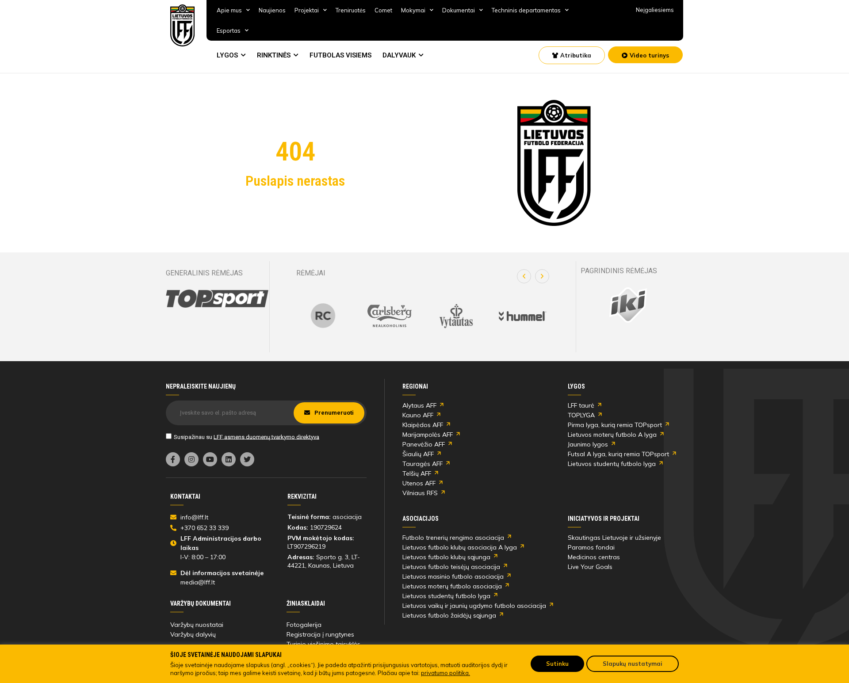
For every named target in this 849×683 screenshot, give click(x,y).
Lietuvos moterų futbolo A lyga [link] (612, 435)
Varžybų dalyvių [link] (193, 634)
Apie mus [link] (229, 10)
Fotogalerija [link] (304, 625)
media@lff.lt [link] (197, 582)
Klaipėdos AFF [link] (422, 425)
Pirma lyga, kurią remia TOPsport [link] (615, 425)
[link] (182, 25)
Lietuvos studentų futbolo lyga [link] (612, 464)
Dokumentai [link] (458, 10)
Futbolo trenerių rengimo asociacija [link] (453, 538)
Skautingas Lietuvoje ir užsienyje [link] (614, 538)
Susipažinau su (246, 436)
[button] (524, 276)
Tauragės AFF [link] (422, 464)
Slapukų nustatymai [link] (632, 663)
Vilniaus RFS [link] (420, 493)
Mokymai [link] (413, 10)
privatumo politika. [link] (445, 672)
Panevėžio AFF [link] (423, 444)
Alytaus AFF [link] (419, 405)
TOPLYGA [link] (581, 415)
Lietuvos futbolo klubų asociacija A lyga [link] (459, 547)
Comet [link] (383, 10)
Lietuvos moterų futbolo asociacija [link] (452, 586)
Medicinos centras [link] (594, 557)
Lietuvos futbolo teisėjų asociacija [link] (451, 567)
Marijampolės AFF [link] (427, 435)
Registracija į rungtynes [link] (320, 634)
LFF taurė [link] (581, 405)
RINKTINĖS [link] (274, 55)
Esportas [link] (229, 30)
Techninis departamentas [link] (526, 10)
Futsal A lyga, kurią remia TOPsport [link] (618, 454)
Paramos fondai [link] (591, 547)
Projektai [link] (306, 10)
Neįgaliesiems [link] (655, 9)
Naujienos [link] (272, 10)
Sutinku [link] (557, 663)
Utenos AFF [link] (419, 483)
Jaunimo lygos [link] (588, 444)
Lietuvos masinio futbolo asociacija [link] (453, 576)
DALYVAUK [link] (399, 55)
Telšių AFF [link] (416, 473)
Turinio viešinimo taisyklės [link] (323, 644)
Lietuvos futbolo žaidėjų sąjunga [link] (449, 615)
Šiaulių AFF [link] (418, 454)
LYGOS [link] (227, 55)
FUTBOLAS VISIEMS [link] (340, 55)
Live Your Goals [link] (590, 567)
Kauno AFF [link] (417, 415)
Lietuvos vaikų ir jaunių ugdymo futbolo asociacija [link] (474, 606)
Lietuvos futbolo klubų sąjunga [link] (446, 557)
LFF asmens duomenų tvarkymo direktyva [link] (266, 436)
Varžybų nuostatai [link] (196, 625)
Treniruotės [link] (351, 10)
